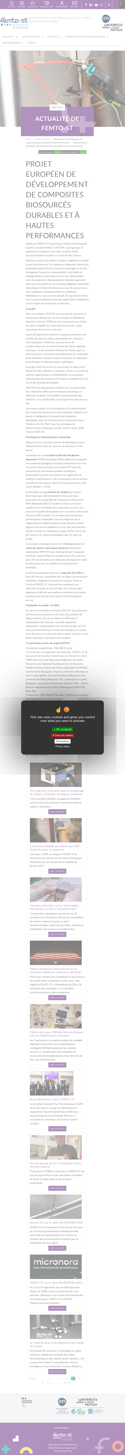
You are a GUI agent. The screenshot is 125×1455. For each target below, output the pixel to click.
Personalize (62, 741)
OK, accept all (63, 729)
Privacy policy (62, 746)
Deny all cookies (63, 735)
